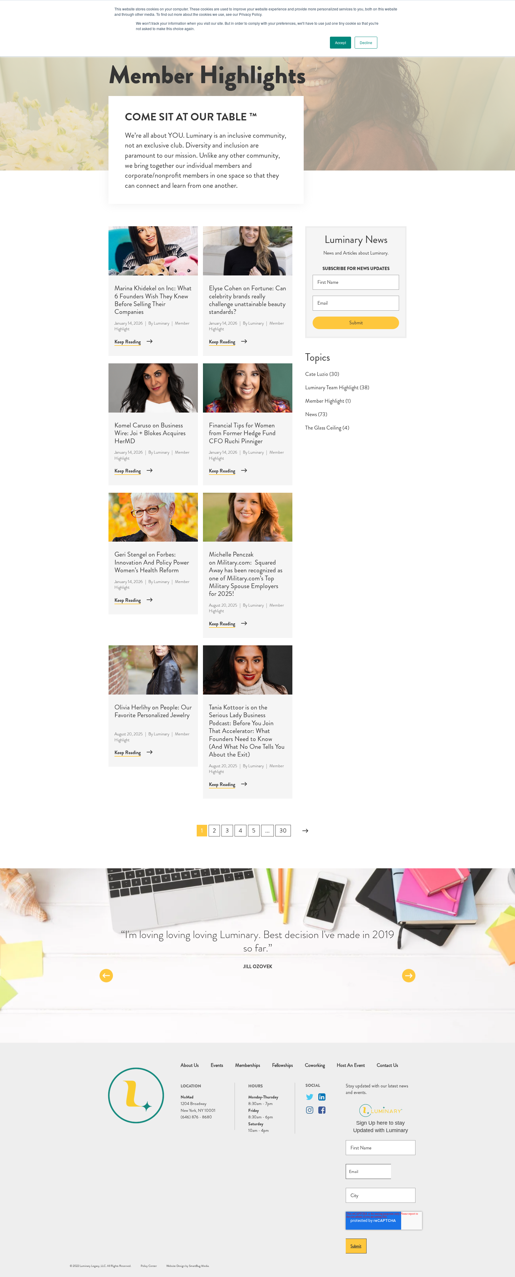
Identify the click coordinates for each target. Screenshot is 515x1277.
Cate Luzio (322, 374)
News (316, 414)
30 (283, 830)
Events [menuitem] (217, 1065)
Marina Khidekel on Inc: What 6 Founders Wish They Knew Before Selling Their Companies (153, 299)
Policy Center (149, 1266)
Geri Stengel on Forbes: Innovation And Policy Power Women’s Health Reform (151, 562)
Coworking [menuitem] (315, 1065)
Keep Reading (127, 341)
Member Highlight (328, 401)
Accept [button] (340, 42)
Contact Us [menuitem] (387, 1065)
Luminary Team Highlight (337, 387)
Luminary (161, 323)
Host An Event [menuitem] (351, 1065)
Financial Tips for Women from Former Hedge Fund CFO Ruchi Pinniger (242, 433)
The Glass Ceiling (327, 428)
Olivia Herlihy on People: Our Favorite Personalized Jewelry (153, 711)
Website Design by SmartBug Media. (187, 1266)
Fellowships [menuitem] (282, 1065)
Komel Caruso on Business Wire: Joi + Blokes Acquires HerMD (150, 433)
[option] (257, 949)
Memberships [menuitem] (247, 1065)
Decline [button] (366, 42)
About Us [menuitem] (190, 1065)
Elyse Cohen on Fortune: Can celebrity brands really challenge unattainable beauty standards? (247, 299)
